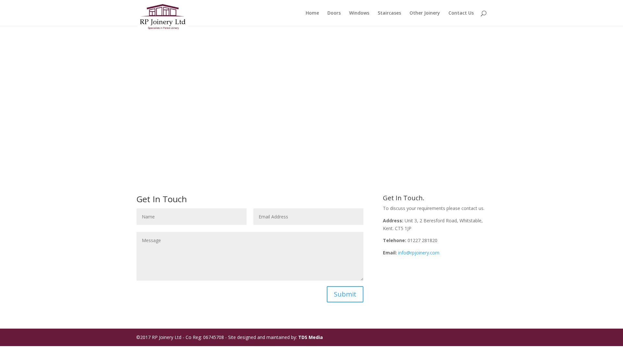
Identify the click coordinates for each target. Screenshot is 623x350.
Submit (345, 294)
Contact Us (461, 13)
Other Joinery (424, 13)
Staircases (389, 13)
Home (312, 13)
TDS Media (310, 337)
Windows (359, 13)
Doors (334, 13)
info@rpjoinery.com (418, 253)
